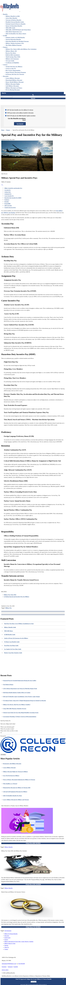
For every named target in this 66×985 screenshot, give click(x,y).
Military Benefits (9, 847)
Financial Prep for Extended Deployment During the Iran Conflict (19, 680)
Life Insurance (8, 930)
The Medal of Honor (8, 684)
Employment (7, 937)
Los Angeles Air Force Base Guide (12, 649)
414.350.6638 (21, 963)
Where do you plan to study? (7, 728)
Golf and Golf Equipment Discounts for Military (15, 791)
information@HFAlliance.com (9, 963)
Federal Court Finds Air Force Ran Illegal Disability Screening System (20, 712)
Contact (6, 949)
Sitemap (6, 945)
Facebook (4, 966)
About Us (6, 947)
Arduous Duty (7, 192)
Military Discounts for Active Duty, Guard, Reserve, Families (18, 941)
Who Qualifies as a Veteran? (10, 783)
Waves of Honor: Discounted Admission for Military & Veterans (19, 779)
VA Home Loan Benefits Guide (11, 641)
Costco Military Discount (9, 767)
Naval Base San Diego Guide (11, 645)
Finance (8, 130)
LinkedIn (16, 966)
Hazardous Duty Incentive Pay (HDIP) (12, 197)
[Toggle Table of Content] (2, 185)
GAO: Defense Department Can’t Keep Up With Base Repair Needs (20, 688)
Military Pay (8, 608)
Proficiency (6, 199)
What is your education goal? (7, 727)
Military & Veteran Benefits (10, 933)
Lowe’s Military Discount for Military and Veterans (16, 799)
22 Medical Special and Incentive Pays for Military (16, 596)
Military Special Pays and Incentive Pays (13, 188)
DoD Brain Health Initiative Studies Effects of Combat (16, 692)
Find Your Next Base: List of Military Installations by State (19, 623)
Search (33, 98)
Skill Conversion (8, 205)
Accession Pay (7, 190)
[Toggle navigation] (19, 11)
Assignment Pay (7, 194)
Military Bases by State (9, 943)
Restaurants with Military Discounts (12, 763)
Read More (33, 843)
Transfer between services (10, 207)
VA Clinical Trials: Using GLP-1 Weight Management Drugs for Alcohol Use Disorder (24, 700)
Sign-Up (4, 93)
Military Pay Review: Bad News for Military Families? (16, 704)
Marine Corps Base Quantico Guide (13, 652)
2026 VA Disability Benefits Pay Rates (12, 795)
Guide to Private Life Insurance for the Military (16, 638)
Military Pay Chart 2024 (10, 594)
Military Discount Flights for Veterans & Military (15, 771)
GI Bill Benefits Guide (9, 634)
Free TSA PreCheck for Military (11, 775)
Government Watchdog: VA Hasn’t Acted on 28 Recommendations (19, 716)
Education (6, 935)
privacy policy (5, 969)
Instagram (10, 966)
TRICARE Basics (8, 631)
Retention (6, 201)
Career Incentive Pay (9, 196)
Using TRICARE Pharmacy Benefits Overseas (14, 708)
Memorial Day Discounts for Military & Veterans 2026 (16, 787)
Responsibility (7, 203)
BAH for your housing (9, 212)
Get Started (20, 123)
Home (2, 130)
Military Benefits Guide (10, 627)
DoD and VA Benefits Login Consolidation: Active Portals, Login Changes (21, 696)
